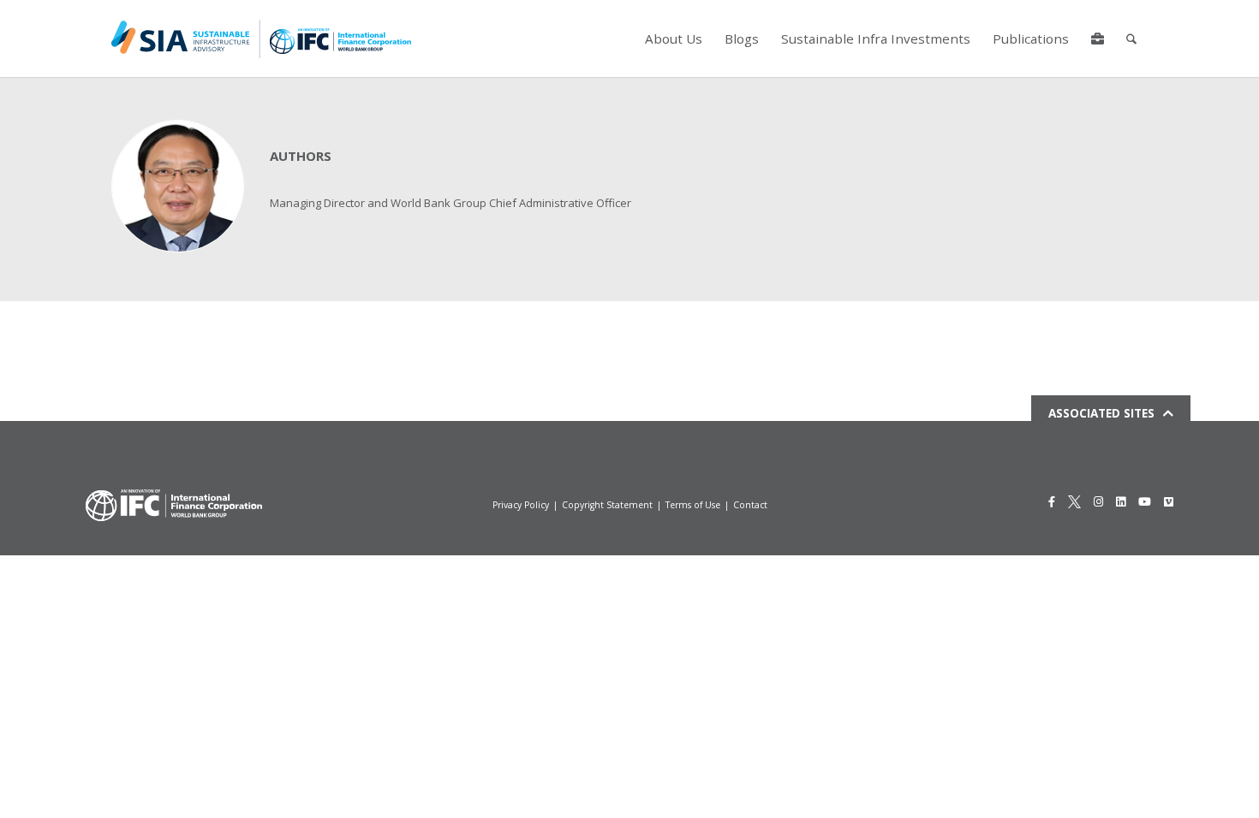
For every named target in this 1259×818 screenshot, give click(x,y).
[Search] (1131, 38)
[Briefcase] (1097, 38)
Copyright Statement (607, 505)
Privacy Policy (520, 505)
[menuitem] (673, 38)
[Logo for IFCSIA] (261, 38)
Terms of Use (692, 505)
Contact (750, 505)
